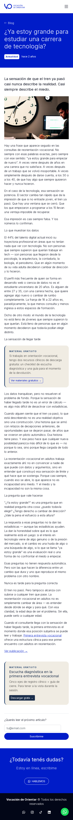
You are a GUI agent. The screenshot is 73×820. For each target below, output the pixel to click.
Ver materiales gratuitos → (26, 380)
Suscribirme (36, 736)
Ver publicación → (16, 651)
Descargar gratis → (22, 697)
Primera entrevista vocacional (42, 635)
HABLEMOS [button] (38, 781)
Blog (10, 23)
